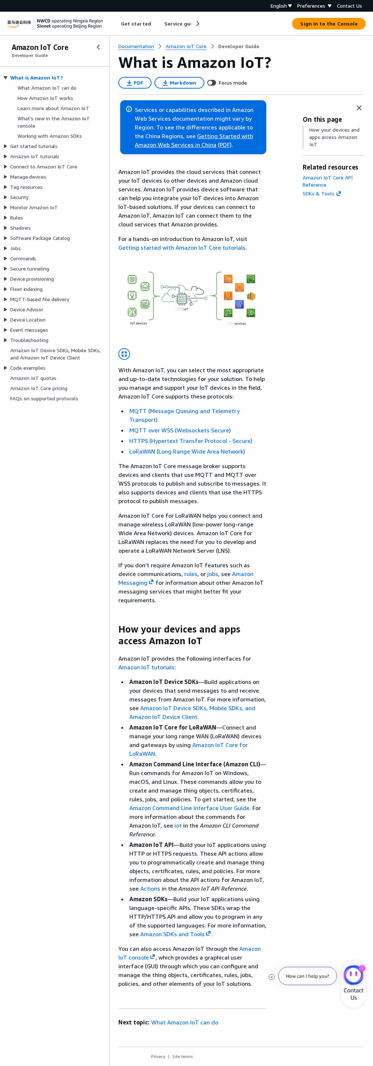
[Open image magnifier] (124, 354)
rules (190, 573)
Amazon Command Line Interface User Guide (189, 808)
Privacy (158, 1056)
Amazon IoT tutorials (146, 667)
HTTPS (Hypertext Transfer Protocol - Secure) (190, 440)
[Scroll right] (197, 24)
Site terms (182, 1056)
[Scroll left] (115, 24)
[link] (238, 46)
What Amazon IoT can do (184, 1022)
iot (178, 825)
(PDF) (225, 144)
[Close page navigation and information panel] (359, 108)
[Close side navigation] (98, 47)
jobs (212, 573)
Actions (150, 888)
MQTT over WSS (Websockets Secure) (180, 430)
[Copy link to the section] (112, 629)
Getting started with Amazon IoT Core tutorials (182, 247)
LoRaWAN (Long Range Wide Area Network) (187, 451)
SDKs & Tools (318, 193)
